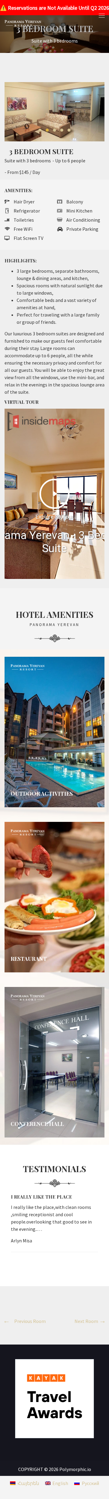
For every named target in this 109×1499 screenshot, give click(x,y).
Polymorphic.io (75, 1469)
